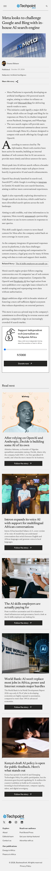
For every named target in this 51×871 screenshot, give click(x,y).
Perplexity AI (20, 281)
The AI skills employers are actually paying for (32, 264)
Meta (4, 298)
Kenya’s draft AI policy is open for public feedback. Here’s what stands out (24, 767)
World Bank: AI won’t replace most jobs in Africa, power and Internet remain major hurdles (24, 683)
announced (30, 216)
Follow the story (21, 463)
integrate (42, 182)
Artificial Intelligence (18, 75)
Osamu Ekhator (13, 64)
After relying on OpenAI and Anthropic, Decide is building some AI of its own (24, 442)
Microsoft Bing (25, 103)
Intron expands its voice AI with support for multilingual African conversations (23, 523)
